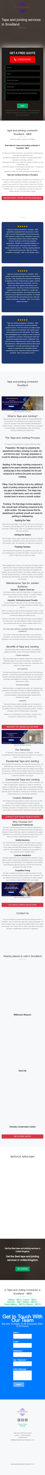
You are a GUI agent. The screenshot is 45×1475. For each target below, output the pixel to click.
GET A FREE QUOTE (22, 1136)
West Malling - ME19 (14, 1304)
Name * (16, 1332)
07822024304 (24, 59)
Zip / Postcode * (20, 1360)
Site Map (22, 1426)
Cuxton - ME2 (29, 1299)
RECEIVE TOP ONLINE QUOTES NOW (22, 727)
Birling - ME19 (30, 1302)
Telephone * (18, 1351)
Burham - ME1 (14, 1302)
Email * (16, 1342)
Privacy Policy (22, 1424)
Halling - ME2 (14, 1299)
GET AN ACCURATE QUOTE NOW (22, 905)
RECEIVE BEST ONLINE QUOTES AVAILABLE (22, 198)
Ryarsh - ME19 (33, 1304)
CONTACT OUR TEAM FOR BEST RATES (22, 817)
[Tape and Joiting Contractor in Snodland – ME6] (22, 1412)
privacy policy (34, 112)
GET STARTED (23, 1269)
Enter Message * (20, 1369)
